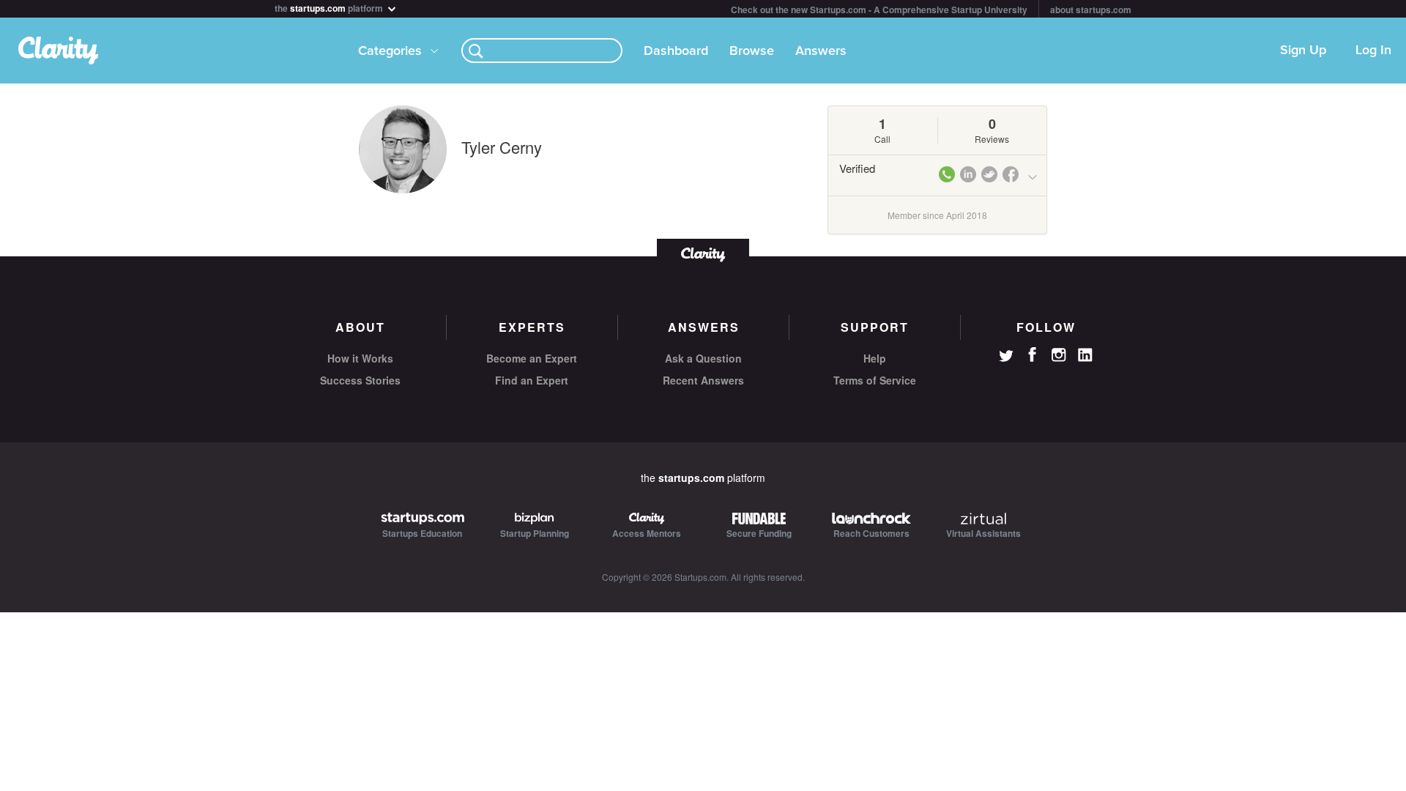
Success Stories (360, 380)
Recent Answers (703, 380)
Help (874, 358)
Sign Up (1303, 50)
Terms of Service (874, 380)
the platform (330, 6)
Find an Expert (531, 380)
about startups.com (1090, 9)
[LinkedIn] (1085, 355)
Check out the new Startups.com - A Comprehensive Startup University (879, 9)
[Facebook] (1032, 354)
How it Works (360, 358)
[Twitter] (1006, 357)
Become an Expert (531, 358)
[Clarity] (703, 253)
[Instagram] (1059, 355)
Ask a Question (703, 358)
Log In (1373, 50)
